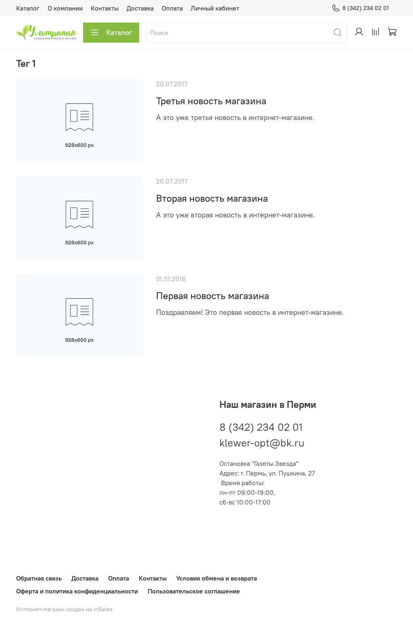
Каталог (28, 8)
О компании (65, 8)
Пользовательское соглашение (194, 591)
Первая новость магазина (212, 295)
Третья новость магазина (211, 101)
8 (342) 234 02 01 (365, 8)
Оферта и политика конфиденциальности (77, 591)
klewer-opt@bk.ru (262, 442)
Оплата (172, 8)
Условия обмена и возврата (216, 578)
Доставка (140, 8)
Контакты (105, 8)
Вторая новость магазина (212, 198)
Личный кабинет (215, 8)
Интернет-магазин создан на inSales (64, 609)
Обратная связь (39, 578)
